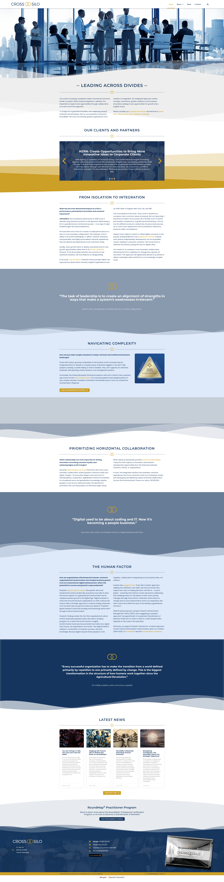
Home (171, 4)
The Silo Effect (74, 260)
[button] (207, 4)
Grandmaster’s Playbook (152, 631)
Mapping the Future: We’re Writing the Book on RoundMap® (97, 752)
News (189, 4)
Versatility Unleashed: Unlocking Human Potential (125, 752)
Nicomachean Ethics (82, 378)
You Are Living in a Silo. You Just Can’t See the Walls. (71, 752)
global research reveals (76, 590)
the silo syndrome (97, 249)
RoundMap (129, 631)
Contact (198, 4)
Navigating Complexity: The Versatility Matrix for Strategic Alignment (151, 753)
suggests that (129, 585)
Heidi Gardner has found (77, 470)
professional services (137, 111)
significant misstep (147, 237)
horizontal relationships (151, 460)
